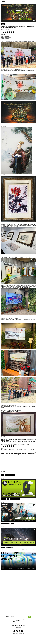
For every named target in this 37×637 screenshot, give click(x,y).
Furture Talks (4, 523)
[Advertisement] (18, 463)
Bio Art (12, 523)
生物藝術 (9, 523)
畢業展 (7, 547)
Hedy (10, 29)
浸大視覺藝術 (11, 547)
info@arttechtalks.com (18, 627)
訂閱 (29, 616)
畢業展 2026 (3, 547)
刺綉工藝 (3, 24)
